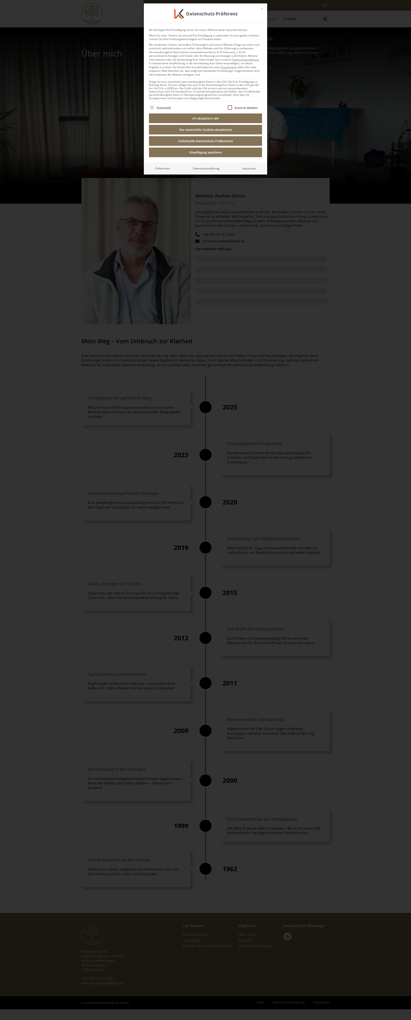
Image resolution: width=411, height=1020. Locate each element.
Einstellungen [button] (228, 67)
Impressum (249, 168)
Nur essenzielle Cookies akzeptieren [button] (205, 130)
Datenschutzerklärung (245, 59)
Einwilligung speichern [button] (205, 152)
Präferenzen (162, 168)
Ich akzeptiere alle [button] (205, 118)
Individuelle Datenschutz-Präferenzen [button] (205, 141)
